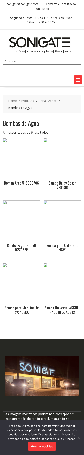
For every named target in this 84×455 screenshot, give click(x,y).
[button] (78, 79)
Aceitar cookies (42, 446)
